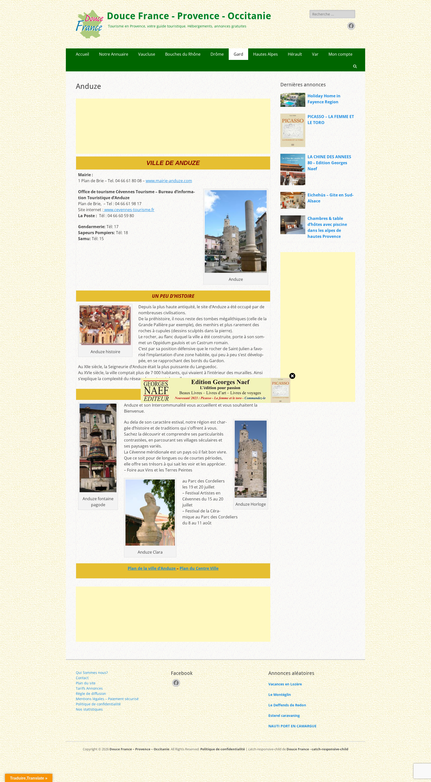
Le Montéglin (279, 694)
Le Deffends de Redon (287, 705)
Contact (82, 677)
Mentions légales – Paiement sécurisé (107, 698)
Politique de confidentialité (98, 704)
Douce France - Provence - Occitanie (189, 15)
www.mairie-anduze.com (169, 180)
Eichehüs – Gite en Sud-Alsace (330, 198)
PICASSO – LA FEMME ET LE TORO (331, 119)
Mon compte (340, 54)
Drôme (217, 54)
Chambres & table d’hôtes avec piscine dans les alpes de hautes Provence (327, 227)
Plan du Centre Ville (199, 568)
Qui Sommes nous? (92, 672)
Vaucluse (146, 54)
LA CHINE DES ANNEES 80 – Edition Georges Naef (329, 162)
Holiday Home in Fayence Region (324, 99)
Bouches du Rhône (183, 54)
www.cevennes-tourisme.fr (128, 209)
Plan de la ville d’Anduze (152, 568)
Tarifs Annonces (89, 688)
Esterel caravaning (284, 715)
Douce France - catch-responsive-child (317, 749)
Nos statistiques (89, 709)
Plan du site (86, 683)
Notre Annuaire (113, 54)
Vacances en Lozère (285, 684)
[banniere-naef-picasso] (215, 401)
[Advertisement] (173, 126)
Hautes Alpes (265, 54)
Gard (238, 54)
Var (315, 54)
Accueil (82, 54)
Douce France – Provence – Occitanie (139, 749)
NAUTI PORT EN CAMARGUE (292, 726)
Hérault (295, 54)
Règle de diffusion (91, 693)
